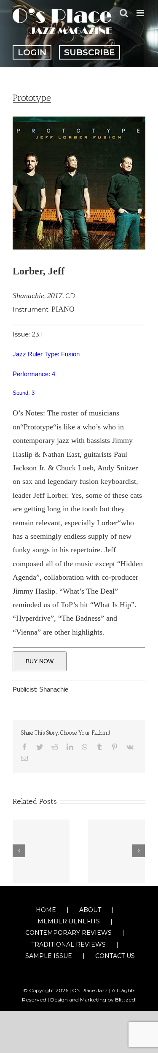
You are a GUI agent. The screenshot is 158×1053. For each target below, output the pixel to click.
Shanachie (53, 689)
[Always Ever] (116, 851)
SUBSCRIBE (89, 52)
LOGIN (32, 52)
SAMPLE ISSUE (48, 956)
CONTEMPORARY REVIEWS (68, 932)
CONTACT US (115, 956)
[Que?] (41, 851)
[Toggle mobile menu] (141, 12)
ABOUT (90, 910)
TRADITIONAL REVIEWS (68, 944)
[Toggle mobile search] (124, 12)
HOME (46, 910)
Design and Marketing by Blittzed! (93, 999)
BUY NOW (40, 661)
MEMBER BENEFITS (68, 921)
